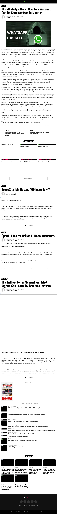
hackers (41, 125)
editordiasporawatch (12, 194)
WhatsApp (4, 127)
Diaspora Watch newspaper (25, 125)
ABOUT (20, 505)
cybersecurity (13, 125)
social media (47, 125)
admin (8, 17)
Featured (35, 125)
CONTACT (25, 505)
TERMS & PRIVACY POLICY (33, 505)
